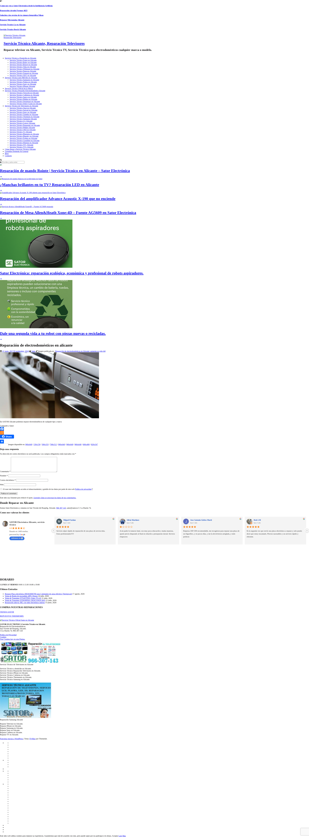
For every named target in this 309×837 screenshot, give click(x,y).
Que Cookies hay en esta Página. (12, 639)
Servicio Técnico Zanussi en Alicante (24, 73)
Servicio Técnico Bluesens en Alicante (24, 134)
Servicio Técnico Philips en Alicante (23, 99)
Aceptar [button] (115, 836)
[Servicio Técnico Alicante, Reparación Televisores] (18, 38)
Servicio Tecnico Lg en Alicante (13, 25)
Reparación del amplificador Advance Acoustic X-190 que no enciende (57, 198)
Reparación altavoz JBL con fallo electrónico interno (25, 603)
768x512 (53, 444)
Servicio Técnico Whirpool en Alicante (24, 69)
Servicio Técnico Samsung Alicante (23, 119)
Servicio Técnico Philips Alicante (22, 128)
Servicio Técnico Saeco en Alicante (23, 97)
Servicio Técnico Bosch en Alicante (23, 65)
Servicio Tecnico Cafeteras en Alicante (24, 95)
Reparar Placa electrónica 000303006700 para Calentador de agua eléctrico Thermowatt (38, 594)
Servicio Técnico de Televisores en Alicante (21, 106)
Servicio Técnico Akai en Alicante (23, 108)
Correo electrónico (8, 480)
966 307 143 (61, 508)
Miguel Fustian (69, 520)
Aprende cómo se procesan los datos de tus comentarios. (54, 498)
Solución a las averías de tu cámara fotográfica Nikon (21, 15)
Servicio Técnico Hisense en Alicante (24, 143)
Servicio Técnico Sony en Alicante (23, 84)
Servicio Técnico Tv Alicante (21, 132)
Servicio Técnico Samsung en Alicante (24, 80)
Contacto (8, 156)
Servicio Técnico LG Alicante (21, 121)
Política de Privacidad (8, 635)
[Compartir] (154, 441)
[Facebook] (154, 429)
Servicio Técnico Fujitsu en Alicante (23, 138)
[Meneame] (154, 433)
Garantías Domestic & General (16, 151)
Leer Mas (122, 836)
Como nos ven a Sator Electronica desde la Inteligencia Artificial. (26, 6)
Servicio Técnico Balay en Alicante (23, 62)
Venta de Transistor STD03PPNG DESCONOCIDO (25, 600)
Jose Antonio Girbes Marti (201, 520)
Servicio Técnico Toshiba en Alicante (24, 115)
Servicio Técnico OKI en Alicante (23, 130)
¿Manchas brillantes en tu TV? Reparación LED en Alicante (49, 184)
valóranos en (16, 538)
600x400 (86, 444)
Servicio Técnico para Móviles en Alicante (21, 78)
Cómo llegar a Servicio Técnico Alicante (20, 149)
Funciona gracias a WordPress (11, 739)
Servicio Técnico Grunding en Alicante (24, 141)
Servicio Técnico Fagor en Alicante (23, 60)
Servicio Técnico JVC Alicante (21, 145)
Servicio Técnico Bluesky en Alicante (24, 136)
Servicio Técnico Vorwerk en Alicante (24, 93)
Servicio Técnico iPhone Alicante (22, 86)
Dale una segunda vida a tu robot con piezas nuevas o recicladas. (53, 333)
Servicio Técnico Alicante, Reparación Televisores (44, 43)
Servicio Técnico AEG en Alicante (23, 75)
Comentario (5, 471)
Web (2, 485)
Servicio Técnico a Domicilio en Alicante (20, 58)
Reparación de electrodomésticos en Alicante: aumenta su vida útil (80, 351)
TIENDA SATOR (7, 612)
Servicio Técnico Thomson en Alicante (24, 117)
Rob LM (257, 520)
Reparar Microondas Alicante (12, 20)
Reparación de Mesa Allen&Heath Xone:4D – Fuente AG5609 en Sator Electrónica (68, 212)
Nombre (4, 476)
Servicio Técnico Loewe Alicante (22, 123)
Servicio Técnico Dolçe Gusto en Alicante (26, 104)
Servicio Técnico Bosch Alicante (13, 29)
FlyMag (32, 739)
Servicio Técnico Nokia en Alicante (23, 82)
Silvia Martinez (133, 520)
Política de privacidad (83, 489)
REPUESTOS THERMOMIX (12, 616)
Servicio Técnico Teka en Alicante (23, 67)
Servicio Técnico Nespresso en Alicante (25, 101)
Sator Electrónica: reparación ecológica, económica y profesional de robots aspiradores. (72, 273)
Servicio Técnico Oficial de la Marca (19, 88)
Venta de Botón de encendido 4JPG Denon (21, 596)
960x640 (28, 444)
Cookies (3, 637)
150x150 (37, 444)
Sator (33, 351)
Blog (7, 154)
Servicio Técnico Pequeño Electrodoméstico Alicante (25, 91)
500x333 (45, 444)
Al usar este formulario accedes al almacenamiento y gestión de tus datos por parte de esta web (48, 489)
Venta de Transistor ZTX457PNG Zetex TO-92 (23, 598)
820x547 (94, 444)
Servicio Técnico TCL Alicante (21, 147)
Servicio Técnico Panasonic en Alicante (25, 125)
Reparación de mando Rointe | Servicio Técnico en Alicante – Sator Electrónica (65, 170)
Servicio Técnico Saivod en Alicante (23, 110)
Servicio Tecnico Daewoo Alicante (23, 71)
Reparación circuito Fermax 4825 (13, 11)
